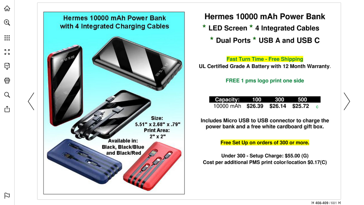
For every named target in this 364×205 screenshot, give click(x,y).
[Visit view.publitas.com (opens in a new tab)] (7, 8)
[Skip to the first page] (313, 202)
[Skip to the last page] (339, 202)
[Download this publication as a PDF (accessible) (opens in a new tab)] (7, 66)
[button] (7, 22)
